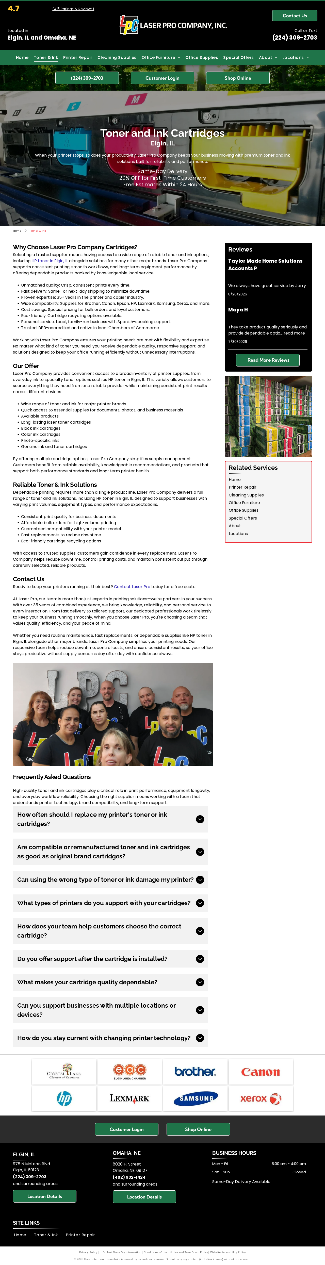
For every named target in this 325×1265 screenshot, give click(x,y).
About (235, 526)
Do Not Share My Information (122, 1252)
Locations (238, 534)
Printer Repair (242, 487)
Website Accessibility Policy (228, 1252)
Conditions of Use (155, 1252)
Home (235, 479)
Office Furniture (244, 503)
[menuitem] (22, 57)
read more (294, 333)
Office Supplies (243, 510)
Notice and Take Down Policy (189, 1252)
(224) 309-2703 (294, 38)
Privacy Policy (88, 1252)
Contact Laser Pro (132, 587)
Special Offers (243, 518)
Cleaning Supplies (246, 495)
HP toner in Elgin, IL (49, 261)
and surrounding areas (35, 1184)
